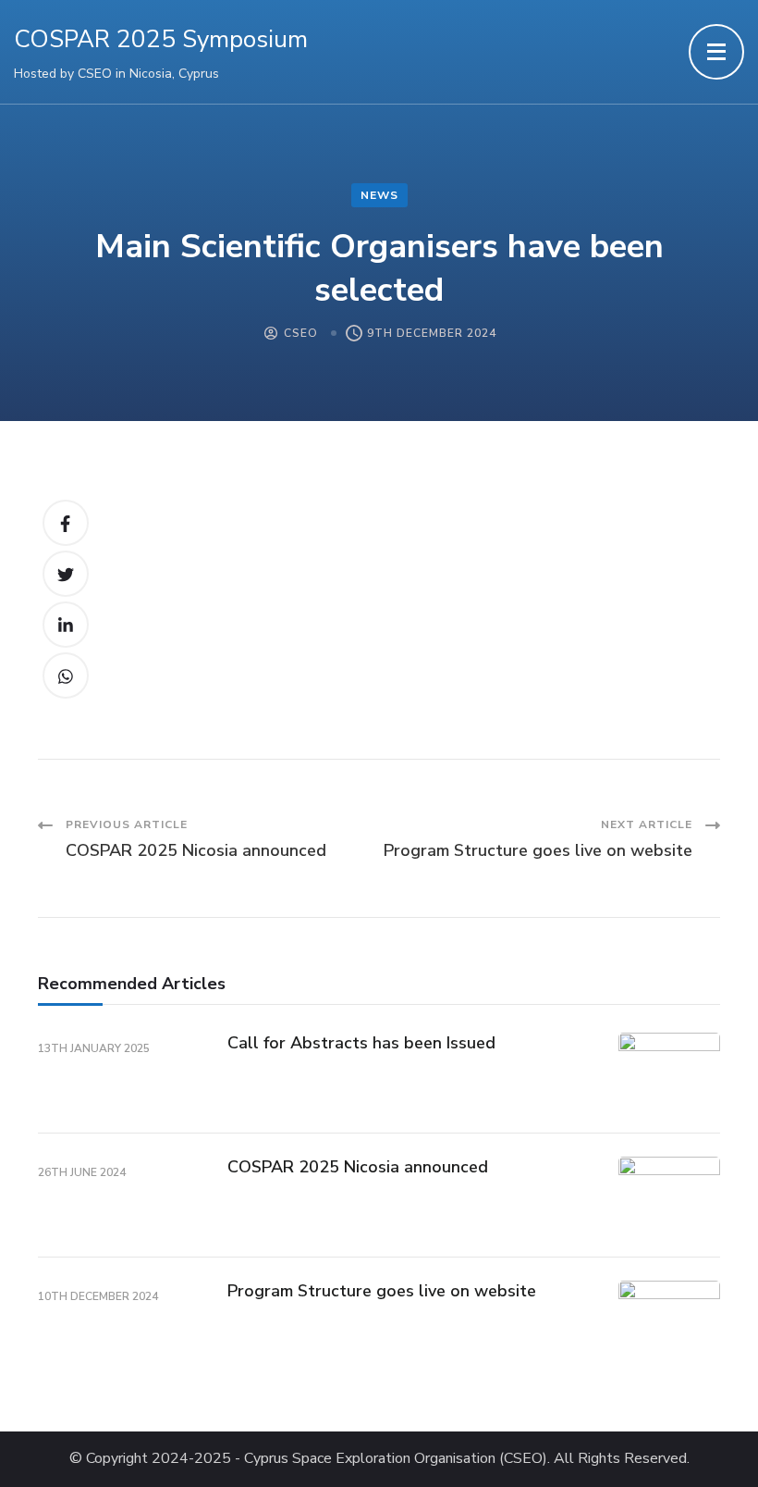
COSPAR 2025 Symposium (161, 39)
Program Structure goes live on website (381, 1291)
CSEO (301, 333)
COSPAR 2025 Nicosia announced (357, 1167)
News (379, 195)
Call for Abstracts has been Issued (361, 1043)
